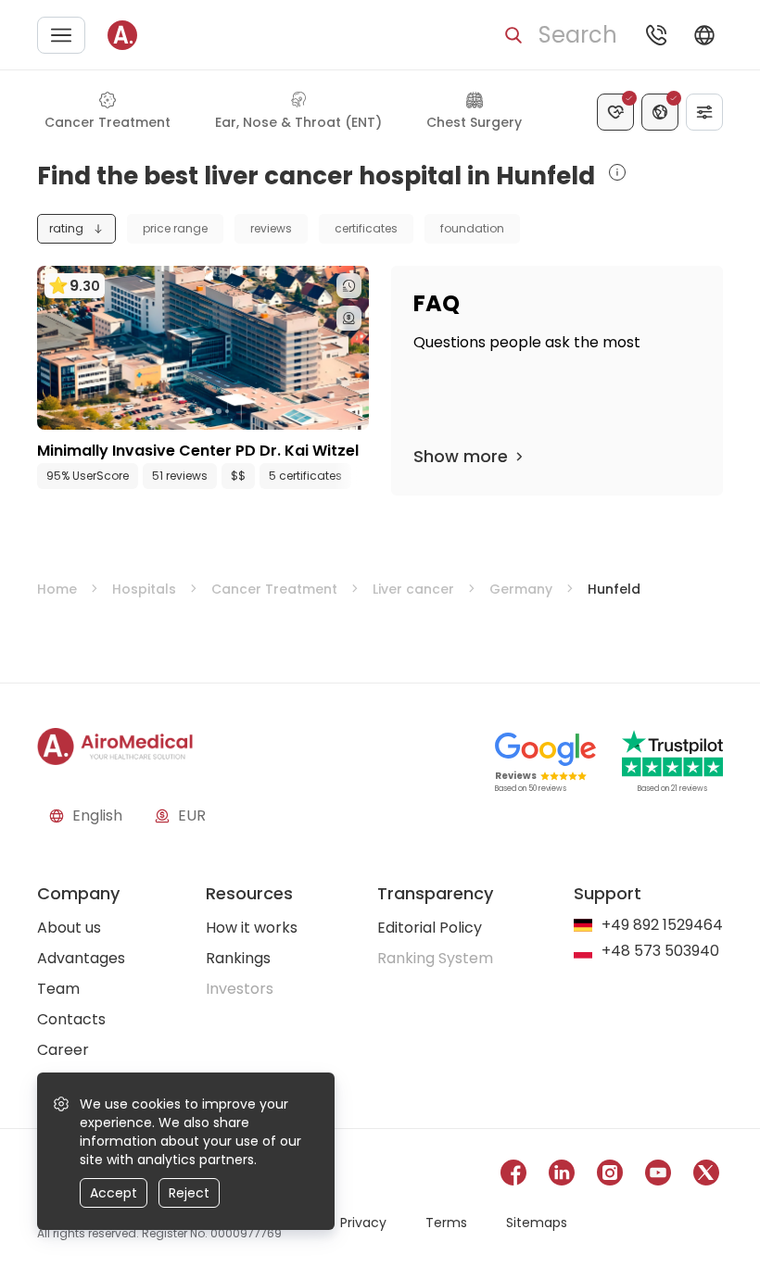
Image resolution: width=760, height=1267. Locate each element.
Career (63, 1049)
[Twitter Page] (706, 1176)
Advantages (81, 958)
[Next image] (241, 411)
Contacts (71, 1019)
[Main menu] (61, 35)
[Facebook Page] (513, 1176)
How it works (252, 927)
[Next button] (359, 476)
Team (58, 988)
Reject (189, 1193)
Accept (113, 1193)
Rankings (238, 958)
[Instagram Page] (610, 1176)
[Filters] (704, 112)
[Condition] (615, 112)
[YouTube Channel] (658, 1176)
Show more (460, 456)
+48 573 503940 (660, 951)
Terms (446, 1222)
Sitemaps (536, 1222)
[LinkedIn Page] (561, 1176)
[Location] (659, 112)
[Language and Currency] (704, 35)
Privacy (363, 1222)
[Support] (656, 35)
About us (69, 927)
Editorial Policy (429, 927)
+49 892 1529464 (662, 925)
